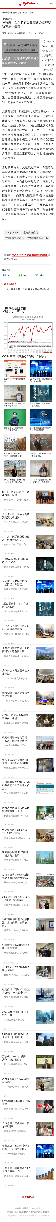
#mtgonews (12, 232)
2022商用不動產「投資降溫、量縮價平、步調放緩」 (16, 922)
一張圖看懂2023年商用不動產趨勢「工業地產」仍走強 (16, 785)
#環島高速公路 (30, 232)
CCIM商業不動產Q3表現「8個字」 (24, 356)
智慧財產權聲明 (43, 1212)
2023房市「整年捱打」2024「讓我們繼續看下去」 (13, 456)
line (24, 275)
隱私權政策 (19, 1212)
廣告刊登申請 (30, 1212)
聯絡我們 (18, 1208)
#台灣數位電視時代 (37, 238)
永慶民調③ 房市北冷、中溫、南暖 (17, 12)
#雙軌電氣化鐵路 (14, 238)
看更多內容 (28, 1197)
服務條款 (9, 1212)
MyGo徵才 (36, 1208)
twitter (42, 275)
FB (7, 275)
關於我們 (26, 1208)
